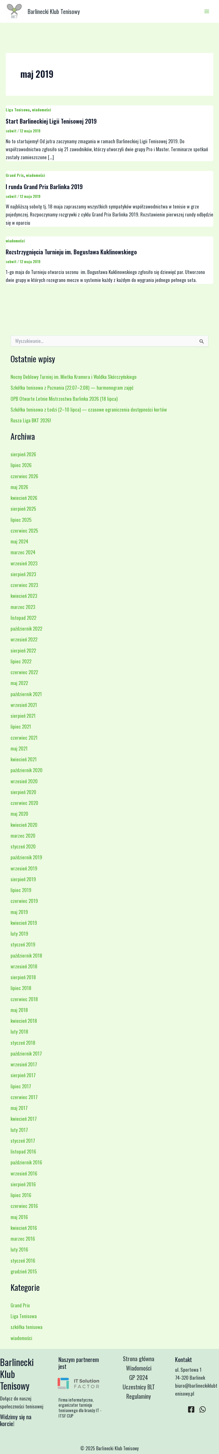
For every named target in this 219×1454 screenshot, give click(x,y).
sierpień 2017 (23, 1075)
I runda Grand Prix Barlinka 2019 (44, 186)
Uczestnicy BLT (139, 1387)
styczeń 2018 (23, 1042)
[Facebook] (191, 1409)
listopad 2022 (23, 617)
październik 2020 (26, 770)
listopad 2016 (23, 1151)
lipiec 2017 (21, 1086)
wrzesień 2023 (24, 563)
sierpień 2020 (23, 791)
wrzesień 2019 (24, 868)
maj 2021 (19, 748)
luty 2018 (19, 1031)
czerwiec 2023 (24, 584)
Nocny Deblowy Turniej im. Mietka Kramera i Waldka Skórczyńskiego (74, 376)
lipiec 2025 (21, 519)
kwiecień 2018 (24, 1020)
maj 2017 (19, 1107)
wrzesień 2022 (24, 639)
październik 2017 (26, 1053)
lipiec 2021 (21, 726)
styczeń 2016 (23, 1260)
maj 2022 (19, 682)
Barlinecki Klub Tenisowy (54, 11)
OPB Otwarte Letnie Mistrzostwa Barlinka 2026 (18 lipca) (64, 398)
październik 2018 (26, 955)
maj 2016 (19, 1216)
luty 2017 (19, 1129)
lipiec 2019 (21, 889)
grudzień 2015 (24, 1271)
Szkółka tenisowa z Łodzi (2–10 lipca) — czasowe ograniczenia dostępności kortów (89, 409)
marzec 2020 (23, 835)
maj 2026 (19, 486)
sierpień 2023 (23, 574)
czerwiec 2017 (24, 1097)
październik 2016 (26, 1162)
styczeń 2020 (23, 846)
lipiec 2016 (21, 1195)
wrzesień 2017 (24, 1064)
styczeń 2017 (23, 1140)
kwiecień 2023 (24, 595)
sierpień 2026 (23, 454)
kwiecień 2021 (24, 759)
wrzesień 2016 (24, 1173)
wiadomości (41, 110)
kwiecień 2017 (24, 1118)
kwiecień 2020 (24, 824)
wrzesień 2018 (24, 966)
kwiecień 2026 (24, 497)
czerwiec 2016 (24, 1205)
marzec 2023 (23, 606)
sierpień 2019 (23, 879)
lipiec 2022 (21, 661)
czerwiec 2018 (24, 999)
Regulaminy (138, 1396)
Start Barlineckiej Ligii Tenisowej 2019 (51, 121)
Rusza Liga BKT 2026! (31, 420)
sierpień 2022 (23, 650)
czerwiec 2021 (24, 737)
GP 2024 (138, 1377)
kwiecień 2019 (24, 922)
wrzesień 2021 (24, 704)
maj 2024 (19, 541)
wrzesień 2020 (24, 781)
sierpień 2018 (23, 977)
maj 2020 (19, 813)
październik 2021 (26, 694)
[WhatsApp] (202, 1409)
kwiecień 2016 (24, 1227)
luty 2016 (19, 1249)
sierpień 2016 (23, 1184)
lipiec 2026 (21, 465)
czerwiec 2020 (24, 802)
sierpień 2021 (23, 715)
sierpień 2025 (23, 508)
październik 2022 (26, 628)
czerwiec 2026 (24, 476)
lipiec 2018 (21, 987)
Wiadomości (138, 1368)
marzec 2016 (23, 1238)
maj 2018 (19, 1009)
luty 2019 (19, 933)
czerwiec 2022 (24, 672)
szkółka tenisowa (26, 1326)
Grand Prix (15, 175)
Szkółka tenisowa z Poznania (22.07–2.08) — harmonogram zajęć (72, 387)
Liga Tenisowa (18, 110)
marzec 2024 (23, 552)
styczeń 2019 (23, 944)
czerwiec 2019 (24, 900)
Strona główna (138, 1358)
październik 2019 (26, 857)
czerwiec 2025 (24, 530)
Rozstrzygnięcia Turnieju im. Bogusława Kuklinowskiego (71, 252)
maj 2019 (19, 911)
